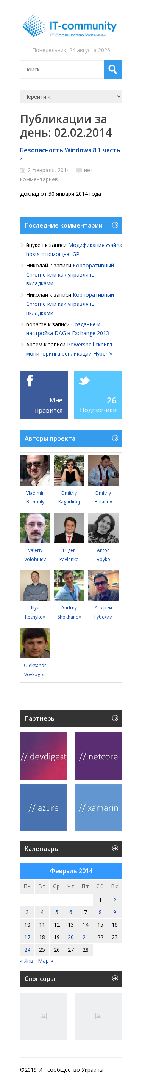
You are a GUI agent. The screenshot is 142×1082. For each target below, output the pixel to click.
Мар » (45, 960)
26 (112, 400)
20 (71, 937)
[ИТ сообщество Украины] (71, 25)
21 (86, 937)
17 (27, 937)
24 (27, 949)
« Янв (26, 960)
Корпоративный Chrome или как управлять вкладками (70, 274)
